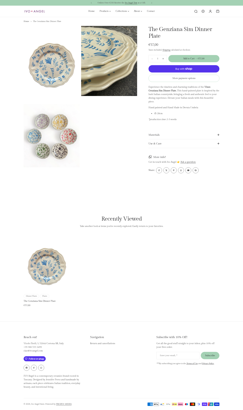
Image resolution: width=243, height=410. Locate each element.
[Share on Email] (188, 170)
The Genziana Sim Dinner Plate (40, 301)
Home (26, 21)
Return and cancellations (102, 343)
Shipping (166, 50)
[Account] (210, 11)
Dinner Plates (31, 296)
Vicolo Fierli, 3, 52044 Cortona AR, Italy (44, 343)
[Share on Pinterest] (174, 170)
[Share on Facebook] (159, 170)
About (137, 11)
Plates (44, 296)
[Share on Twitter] (166, 170)
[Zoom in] (52, 61)
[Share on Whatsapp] (181, 170)
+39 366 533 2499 (33, 347)
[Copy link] (196, 170)
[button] (91, 3)
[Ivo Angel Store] (35, 11)
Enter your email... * (168, 355)
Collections (121, 11)
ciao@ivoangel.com (33, 350)
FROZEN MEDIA (64, 404)
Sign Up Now (135, 3)
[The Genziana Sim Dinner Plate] (47, 263)
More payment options (183, 78)
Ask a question (188, 162)
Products (104, 11)
